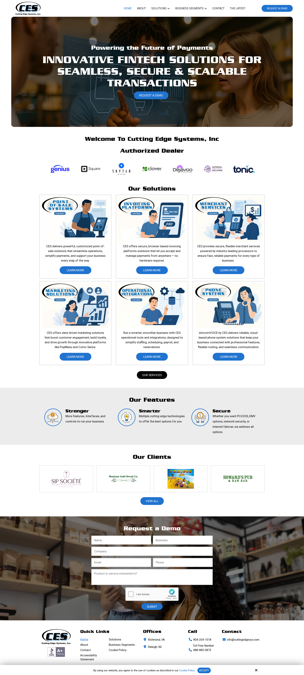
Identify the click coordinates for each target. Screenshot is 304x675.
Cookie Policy (187, 670)
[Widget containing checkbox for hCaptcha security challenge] (152, 594)
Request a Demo (277, 8)
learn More (75, 270)
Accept (204, 670)
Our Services (152, 375)
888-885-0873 (202, 650)
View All (152, 501)
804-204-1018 (202, 639)
